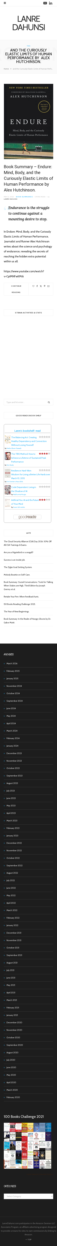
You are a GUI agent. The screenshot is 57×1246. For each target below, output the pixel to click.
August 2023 (12, 783)
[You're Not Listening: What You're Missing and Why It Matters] (19, 1149)
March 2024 (12, 730)
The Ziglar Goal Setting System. (18, 567)
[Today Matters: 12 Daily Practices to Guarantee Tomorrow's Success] (25, 1140)
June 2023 (11, 798)
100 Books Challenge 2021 (24, 1116)
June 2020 (11, 1067)
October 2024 (13, 693)
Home (6, 69)
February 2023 (13, 828)
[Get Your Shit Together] (7, 1159)
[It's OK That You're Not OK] (48, 1149)
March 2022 (12, 910)
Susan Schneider (19, 507)
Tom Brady (10, 465)
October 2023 (13, 768)
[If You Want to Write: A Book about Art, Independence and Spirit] (36, 1131)
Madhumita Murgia (19, 494)
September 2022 (14, 865)
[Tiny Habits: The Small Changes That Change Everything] (30, 1158)
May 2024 (11, 716)
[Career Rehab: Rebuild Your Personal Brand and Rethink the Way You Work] (30, 1140)
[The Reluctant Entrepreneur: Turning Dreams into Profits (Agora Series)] (13, 1140)
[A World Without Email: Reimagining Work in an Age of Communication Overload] (48, 1167)
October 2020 (13, 1037)
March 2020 (12, 1090)
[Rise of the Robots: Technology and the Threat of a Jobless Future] (42, 1168)
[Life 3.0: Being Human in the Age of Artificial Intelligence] (19, 1155)
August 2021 (12, 962)
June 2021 (11, 977)
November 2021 (14, 940)
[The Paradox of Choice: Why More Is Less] (30, 1131)
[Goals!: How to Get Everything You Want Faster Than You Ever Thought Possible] (13, 1131)
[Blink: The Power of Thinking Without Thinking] (7, 1130)
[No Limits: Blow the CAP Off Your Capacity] (48, 1131)
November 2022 (14, 850)
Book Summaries (24, 197)
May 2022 (11, 895)
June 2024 (11, 708)
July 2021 (10, 970)
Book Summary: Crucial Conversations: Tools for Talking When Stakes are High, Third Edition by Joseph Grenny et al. (28, 586)
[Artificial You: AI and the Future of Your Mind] (8, 506)
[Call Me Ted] (13, 1149)
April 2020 (11, 1082)
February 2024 (13, 738)
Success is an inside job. (14, 560)
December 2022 (14, 843)
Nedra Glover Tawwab (14, 448)
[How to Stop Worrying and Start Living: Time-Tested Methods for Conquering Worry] (25, 1168)
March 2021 (12, 1000)
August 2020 (12, 1052)
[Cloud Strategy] (19, 1167)
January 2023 (12, 835)
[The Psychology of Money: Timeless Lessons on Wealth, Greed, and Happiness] (13, 1159)
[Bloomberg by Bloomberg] (36, 1158)
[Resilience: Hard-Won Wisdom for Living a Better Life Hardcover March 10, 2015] (8, 477)
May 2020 (11, 1075)
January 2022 (12, 925)
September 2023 (14, 775)
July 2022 (11, 880)
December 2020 (14, 1022)
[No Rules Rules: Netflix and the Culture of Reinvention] (25, 1149)
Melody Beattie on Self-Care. (17, 574)
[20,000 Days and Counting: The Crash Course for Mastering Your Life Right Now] (13, 1168)
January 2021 (12, 1015)
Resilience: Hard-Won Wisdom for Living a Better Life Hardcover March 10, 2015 (30, 474)
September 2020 (15, 1045)
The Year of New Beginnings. (16, 611)
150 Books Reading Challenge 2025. (20, 604)
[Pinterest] (44, 286)
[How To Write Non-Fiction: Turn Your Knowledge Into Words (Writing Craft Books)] (36, 1149)
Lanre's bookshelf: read (27, 430)
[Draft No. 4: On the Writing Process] (48, 1158)
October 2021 (13, 947)
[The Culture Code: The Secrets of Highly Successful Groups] (42, 1158)
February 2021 (13, 1007)
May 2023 (11, 805)
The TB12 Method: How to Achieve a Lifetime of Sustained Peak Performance (28, 458)
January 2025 (12, 678)
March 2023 (12, 820)
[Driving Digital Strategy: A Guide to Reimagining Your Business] (30, 1167)
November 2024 (14, 686)
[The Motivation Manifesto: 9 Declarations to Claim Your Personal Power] (19, 1137)
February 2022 (13, 917)
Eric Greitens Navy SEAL (15, 482)
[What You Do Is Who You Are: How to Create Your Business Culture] (25, 1158)
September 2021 (14, 955)
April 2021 (11, 992)
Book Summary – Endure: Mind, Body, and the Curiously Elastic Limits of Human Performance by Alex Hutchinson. (28, 178)
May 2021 (11, 985)
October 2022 (13, 858)
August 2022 (12, 872)
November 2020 (14, 1030)
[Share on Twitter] (41, 286)
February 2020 (13, 1097)
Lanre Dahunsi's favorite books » (40, 1174)
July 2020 (11, 1060)
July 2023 (11, 790)
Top (29, 1239)
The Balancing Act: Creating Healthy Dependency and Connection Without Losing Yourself (29, 441)
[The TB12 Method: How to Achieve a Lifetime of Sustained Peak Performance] (8, 459)
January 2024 (12, 745)
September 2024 (15, 700)
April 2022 (11, 903)
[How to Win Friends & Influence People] (19, 1131)
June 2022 (11, 888)
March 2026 (12, 663)
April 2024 (11, 723)
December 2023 (14, 753)
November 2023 (14, 760)
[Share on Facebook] (37, 286)
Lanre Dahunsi (10, 199)
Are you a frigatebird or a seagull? (18, 552)
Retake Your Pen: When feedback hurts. (21, 596)
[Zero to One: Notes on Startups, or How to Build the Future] (42, 1131)
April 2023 (11, 813)
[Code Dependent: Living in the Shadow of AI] (8, 493)
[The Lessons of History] (36, 1167)
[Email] (48, 286)
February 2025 (13, 671)
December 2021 (14, 932)
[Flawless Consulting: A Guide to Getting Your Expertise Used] (42, 1147)
